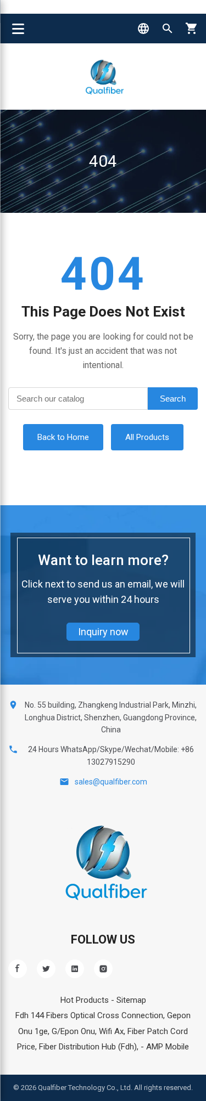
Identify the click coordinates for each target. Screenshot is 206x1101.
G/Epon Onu (73, 1031)
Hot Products (84, 1000)
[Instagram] (103, 968)
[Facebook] (17, 968)
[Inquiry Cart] (191, 28)
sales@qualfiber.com (111, 781)
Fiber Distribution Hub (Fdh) (88, 1047)
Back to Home (63, 437)
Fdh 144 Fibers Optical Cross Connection (89, 1015)
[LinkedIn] (74, 968)
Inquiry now (103, 631)
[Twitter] (46, 968)
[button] (143, 28)
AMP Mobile (167, 1047)
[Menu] (18, 28)
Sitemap (131, 1000)
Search (173, 398)
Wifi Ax (111, 1031)
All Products (147, 437)
